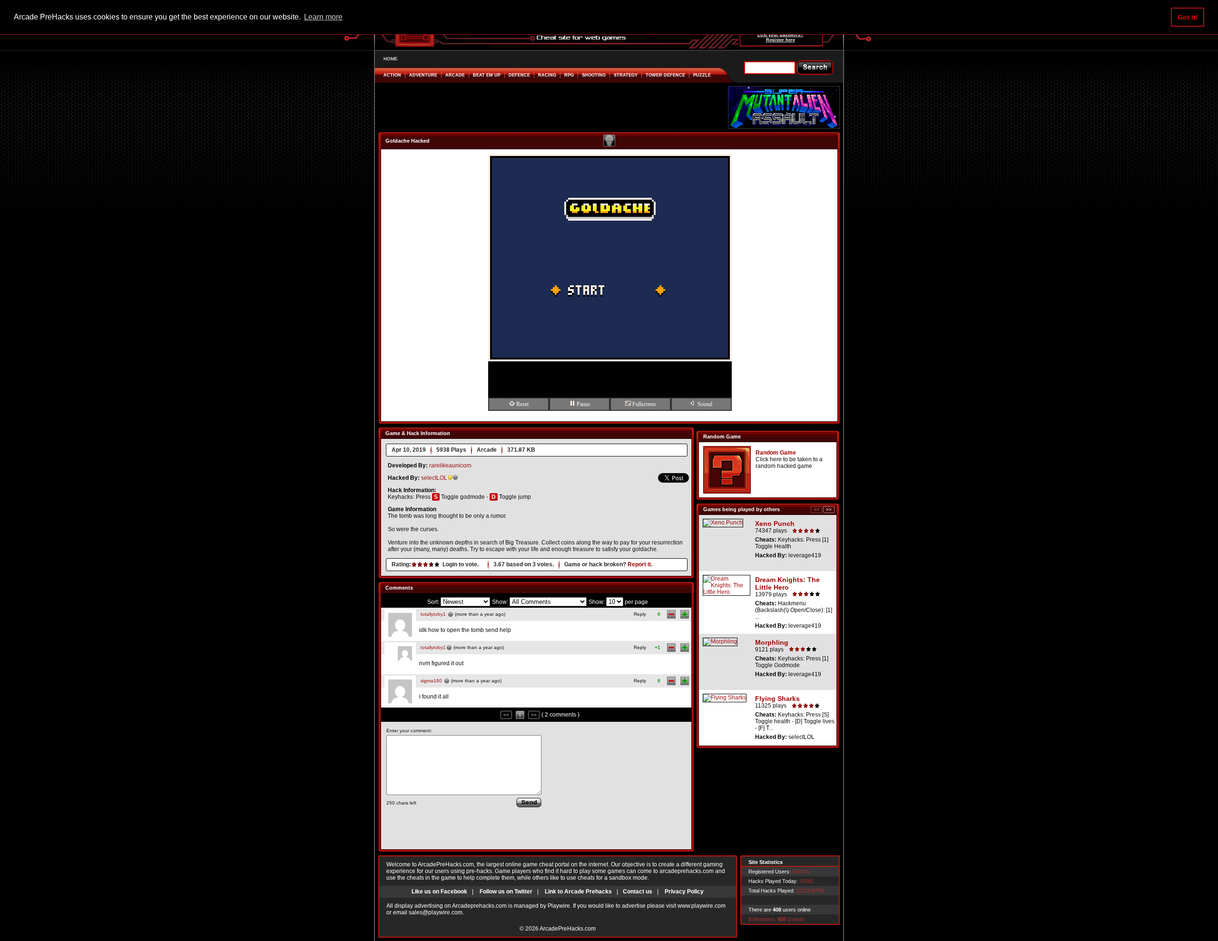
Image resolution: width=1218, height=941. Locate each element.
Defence (519, 75)
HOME (390, 58)
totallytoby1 (433, 614)
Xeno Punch (775, 523)
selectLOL (434, 478)
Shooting (594, 75)
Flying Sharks (777, 698)
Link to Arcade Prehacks (578, 891)
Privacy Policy (684, 891)
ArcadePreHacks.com (568, 928)
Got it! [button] (1188, 17)
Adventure (423, 75)
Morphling (771, 642)
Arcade (455, 75)
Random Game (776, 452)
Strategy (626, 75)
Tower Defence (665, 75)
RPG (569, 75)
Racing (547, 75)
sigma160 (431, 680)
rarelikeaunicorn (450, 465)
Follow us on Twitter (506, 891)
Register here (780, 40)
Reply (640, 614)
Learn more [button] (323, 17)
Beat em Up (487, 75)
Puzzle (702, 75)
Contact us (637, 891)
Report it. (640, 564)
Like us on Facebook (439, 891)
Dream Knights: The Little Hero (787, 583)
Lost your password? (780, 34)
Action (392, 75)
